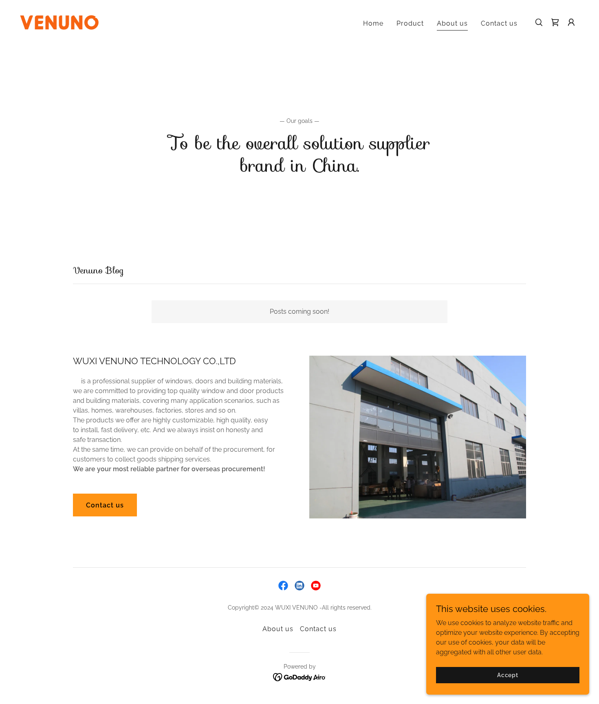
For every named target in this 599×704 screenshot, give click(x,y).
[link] (59, 22)
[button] (571, 22)
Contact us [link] (499, 23)
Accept (507, 674)
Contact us (105, 505)
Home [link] (373, 23)
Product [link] (410, 23)
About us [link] (452, 23)
